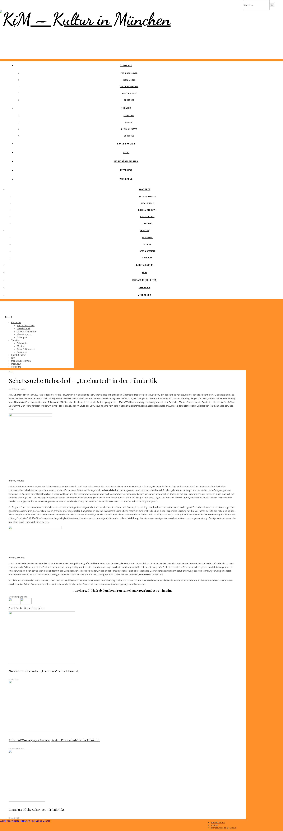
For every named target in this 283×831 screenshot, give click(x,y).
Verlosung (126, 179)
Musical (129, 122)
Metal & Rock (129, 80)
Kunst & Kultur (126, 143)
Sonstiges (129, 100)
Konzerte (126, 65)
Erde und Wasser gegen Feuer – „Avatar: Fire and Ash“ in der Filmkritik (54, 740)
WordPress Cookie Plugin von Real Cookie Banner (25, 820)
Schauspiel (129, 116)
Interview (126, 170)
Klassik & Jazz (129, 93)
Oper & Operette (129, 129)
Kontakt (214, 825)
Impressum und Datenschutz (224, 827)
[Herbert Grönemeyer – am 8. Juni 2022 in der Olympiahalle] (26, 603)
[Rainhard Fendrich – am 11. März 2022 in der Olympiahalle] (14, 603)
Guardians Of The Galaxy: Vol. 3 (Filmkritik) (36, 809)
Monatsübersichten (126, 161)
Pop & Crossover (129, 73)
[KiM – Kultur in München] (85, 19)
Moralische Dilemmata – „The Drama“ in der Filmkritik (44, 671)
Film (126, 152)
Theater (126, 108)
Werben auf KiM (218, 822)
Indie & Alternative (129, 87)
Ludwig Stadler (19, 596)
